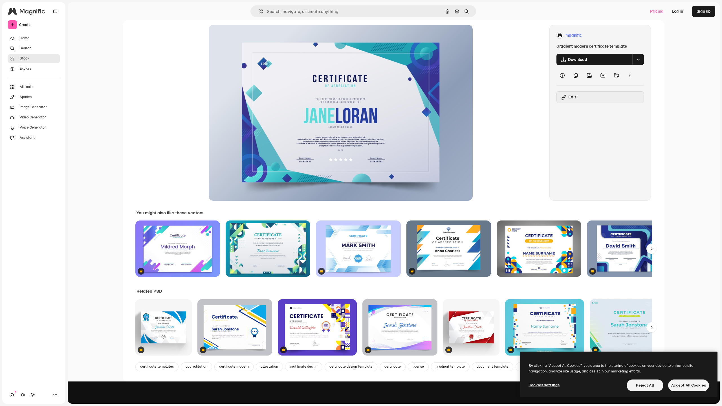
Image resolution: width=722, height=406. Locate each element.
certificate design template (351, 366)
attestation (269, 366)
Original (245, 35)
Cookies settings (544, 385)
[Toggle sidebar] (55, 11)
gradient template (450, 366)
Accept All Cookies (688, 385)
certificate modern (234, 366)
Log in (677, 11)
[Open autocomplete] (258, 11)
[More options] (629, 75)
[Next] (651, 248)
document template (493, 366)
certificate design (304, 366)
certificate (392, 366)
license (418, 366)
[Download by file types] (638, 59)
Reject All (645, 385)
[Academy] (22, 394)
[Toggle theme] (32, 394)
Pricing (657, 11)
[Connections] (12, 394)
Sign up (704, 11)
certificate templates (157, 366)
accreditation (196, 366)
